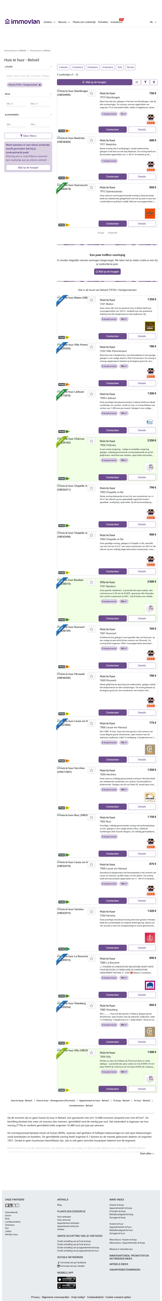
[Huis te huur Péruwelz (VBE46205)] (76, 694)
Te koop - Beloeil (121, 1100)
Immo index (116, 1199)
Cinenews (10, 1225)
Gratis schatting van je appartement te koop (78, 1247)
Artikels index (118, 1264)
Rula (7, 1218)
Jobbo (8, 1231)
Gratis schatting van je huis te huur (73, 1244)
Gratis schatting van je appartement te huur (78, 1250)
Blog (59, 1205)
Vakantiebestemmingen (124, 1269)
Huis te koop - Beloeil (21, 1100)
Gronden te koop (117, 1211)
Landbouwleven (13, 1221)
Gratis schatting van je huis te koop (74, 1241)
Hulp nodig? (78, 1297)
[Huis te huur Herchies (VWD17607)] (76, 788)
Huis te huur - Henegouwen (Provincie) (55, 1100)
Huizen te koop (116, 1205)
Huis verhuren (64, 1220)
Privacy (35, 1297)
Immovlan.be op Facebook (73, 1262)
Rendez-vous (11, 1234)
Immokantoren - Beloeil (81, 1105)
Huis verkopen (64, 1216)
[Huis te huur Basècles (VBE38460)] (76, 158)
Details (142, 129)
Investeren (116, 22)
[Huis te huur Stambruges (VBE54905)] (76, 111)
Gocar (8, 1215)
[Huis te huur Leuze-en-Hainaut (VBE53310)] (76, 882)
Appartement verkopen (68, 1223)
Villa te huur (107, 582)
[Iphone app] (66, 1286)
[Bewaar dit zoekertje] (91, 93)
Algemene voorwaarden (56, 1297)
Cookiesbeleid (95, 1297)
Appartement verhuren (68, 1226)
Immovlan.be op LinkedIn (72, 1266)
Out (7, 1228)
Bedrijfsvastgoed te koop (121, 1214)
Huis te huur (107, 93)
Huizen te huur (116, 1224)
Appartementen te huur (120, 1227)
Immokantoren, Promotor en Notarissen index (129, 1257)
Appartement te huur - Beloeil (94, 1100)
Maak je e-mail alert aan (121, 1249)
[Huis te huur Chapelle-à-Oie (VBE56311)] (76, 506)
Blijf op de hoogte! (28, 167)
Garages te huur (117, 1233)
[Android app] (66, 1279)
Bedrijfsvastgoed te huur (121, 1230)
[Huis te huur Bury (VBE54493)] (76, 835)
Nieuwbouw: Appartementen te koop (127, 1242)
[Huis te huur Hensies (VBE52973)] (76, 929)
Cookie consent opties (118, 1297)
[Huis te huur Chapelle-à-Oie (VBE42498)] (76, 553)
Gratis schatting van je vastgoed (80, 1235)
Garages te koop (117, 1217)
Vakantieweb (11, 1212)
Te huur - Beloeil (142, 1100)
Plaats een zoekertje (84, 22)
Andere (60, 1229)
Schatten (103, 22)
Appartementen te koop (120, 1208)
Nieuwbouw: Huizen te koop (123, 1239)
